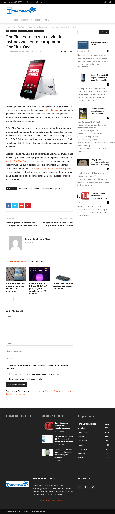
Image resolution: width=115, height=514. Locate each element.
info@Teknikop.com (54, 500)
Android (13, 31)
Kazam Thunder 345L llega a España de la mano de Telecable (99, 77)
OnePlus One (51, 110)
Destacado (21, 31)
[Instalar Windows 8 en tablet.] (83, 45)
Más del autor (37, 261)
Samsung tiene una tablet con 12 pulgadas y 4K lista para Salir (21, 224)
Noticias (14, 19)
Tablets (37, 19)
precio (57, 188)
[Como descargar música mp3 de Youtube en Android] (83, 196)
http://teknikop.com (31, 243)
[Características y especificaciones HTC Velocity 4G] (83, 113)
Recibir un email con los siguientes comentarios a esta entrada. (34, 374)
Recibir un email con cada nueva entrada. (25, 379)
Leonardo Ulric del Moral (19, 51)
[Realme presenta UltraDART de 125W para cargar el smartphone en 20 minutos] (39, 274)
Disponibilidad (24, 188)
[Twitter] (110, 2)
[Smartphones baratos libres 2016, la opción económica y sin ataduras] (47, 452)
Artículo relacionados (17, 261)
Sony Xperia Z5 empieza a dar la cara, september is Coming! (100, 162)
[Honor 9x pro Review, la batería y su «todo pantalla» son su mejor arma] (16, 274)
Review (46, 19)
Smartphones (26, 19)
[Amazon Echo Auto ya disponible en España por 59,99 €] (63, 274)
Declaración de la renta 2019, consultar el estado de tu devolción (64, 438)
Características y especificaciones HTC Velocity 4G (98, 111)
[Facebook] (101, 2)
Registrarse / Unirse (34, 2)
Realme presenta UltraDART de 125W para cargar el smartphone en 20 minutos (38, 288)
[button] (111, 20)
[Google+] (105, 2)
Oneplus (36, 188)
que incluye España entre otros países (54, 168)
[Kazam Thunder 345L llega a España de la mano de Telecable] (83, 78)
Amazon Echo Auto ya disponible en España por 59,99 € (63, 286)
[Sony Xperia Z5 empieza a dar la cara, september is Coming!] (83, 162)
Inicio (6, 19)
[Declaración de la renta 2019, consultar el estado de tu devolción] (47, 439)
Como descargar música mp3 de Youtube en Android (99, 195)
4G (13, 27)
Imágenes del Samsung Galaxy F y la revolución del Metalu (58, 224)
